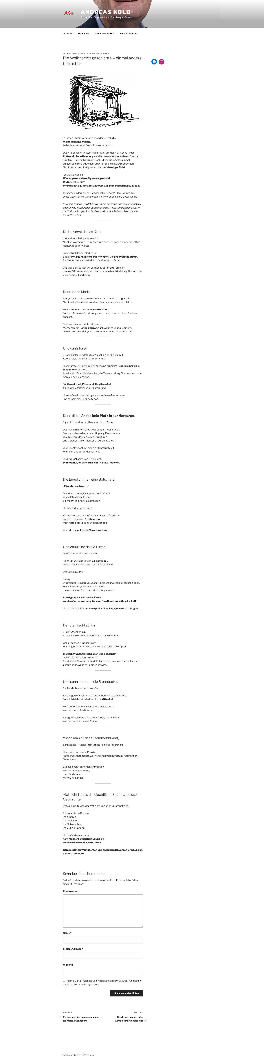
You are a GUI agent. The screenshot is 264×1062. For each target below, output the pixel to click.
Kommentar (71, 891)
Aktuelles (67, 33)
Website (68, 964)
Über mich (83, 33)
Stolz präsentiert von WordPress (78, 1055)
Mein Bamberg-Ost (104, 33)
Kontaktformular (128, 33)
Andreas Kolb (100, 54)
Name (67, 933)
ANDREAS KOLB (106, 12)
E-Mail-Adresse (73, 948)
